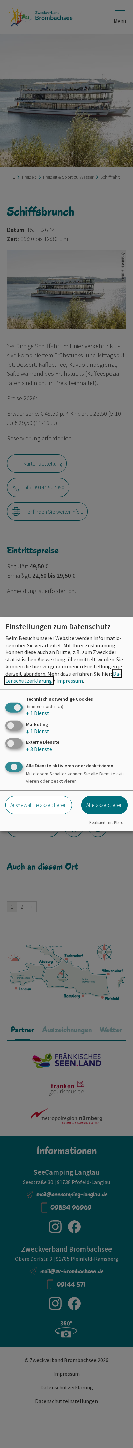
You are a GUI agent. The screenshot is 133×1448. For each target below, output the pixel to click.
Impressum (69, 680)
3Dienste (39, 748)
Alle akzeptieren (104, 804)
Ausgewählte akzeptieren (38, 804)
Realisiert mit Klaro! (107, 822)
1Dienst (37, 713)
